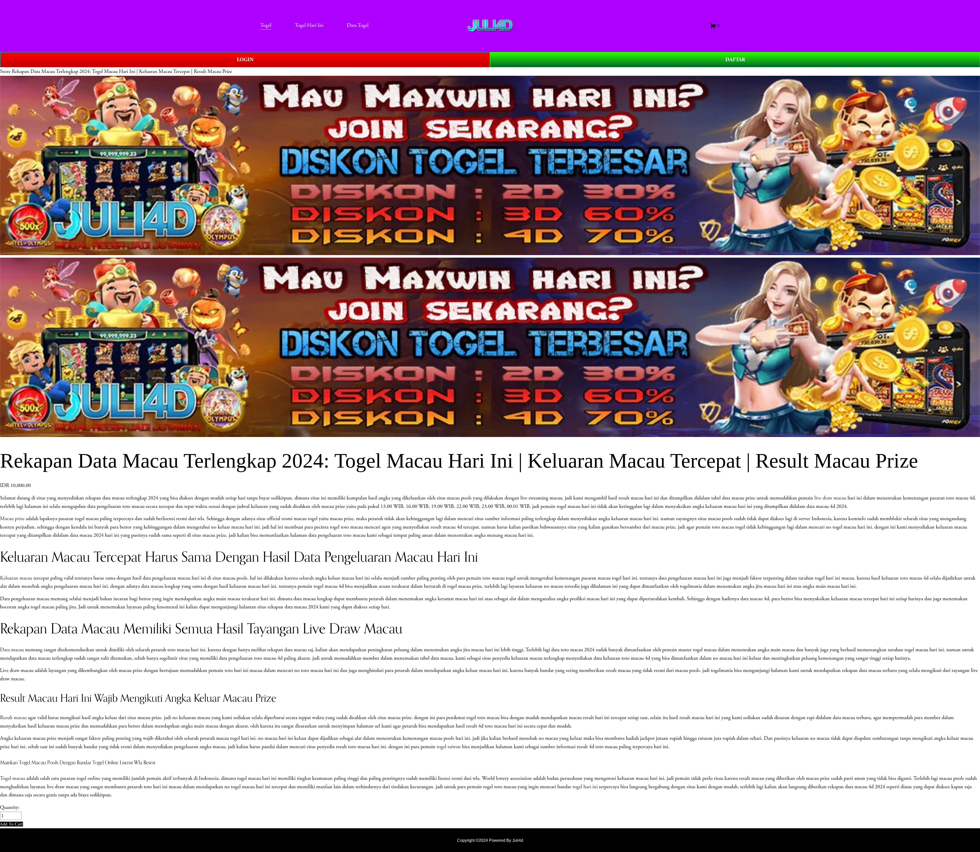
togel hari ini (585, 786)
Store (5, 71)
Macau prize (12, 518)
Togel (265, 25)
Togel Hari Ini (309, 25)
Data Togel (358, 25)
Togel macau (12, 778)
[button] (11, 824)
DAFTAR (735, 60)
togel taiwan (449, 746)
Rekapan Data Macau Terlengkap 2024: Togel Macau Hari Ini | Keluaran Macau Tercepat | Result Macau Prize (122, 71)
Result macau (14, 717)
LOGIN (245, 60)
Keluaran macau (16, 578)
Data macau (12, 649)
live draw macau (831, 498)
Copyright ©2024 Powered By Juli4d (490, 840)
